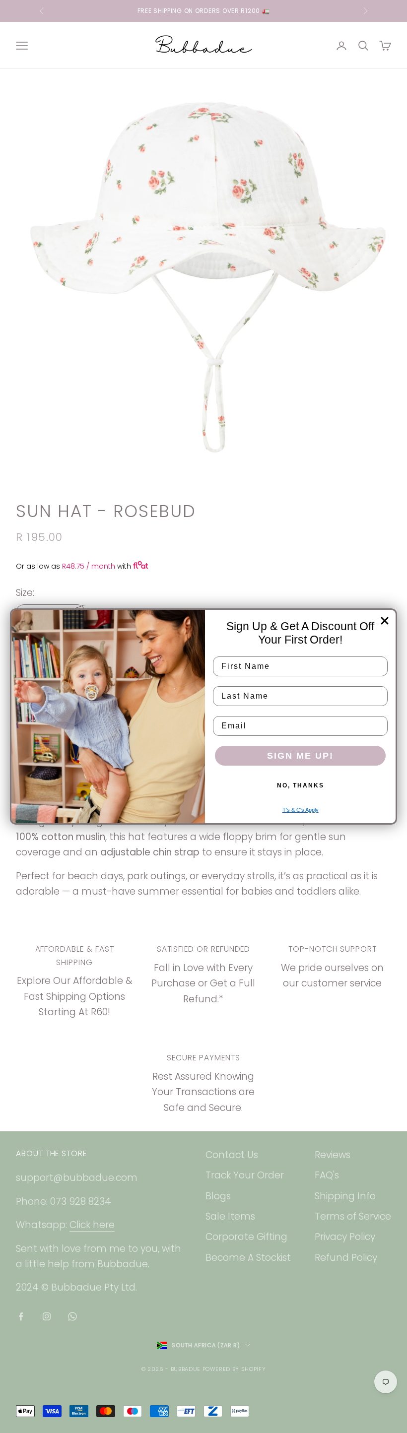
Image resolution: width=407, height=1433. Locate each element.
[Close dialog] (384, 620)
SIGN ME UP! (300, 756)
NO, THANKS (300, 785)
